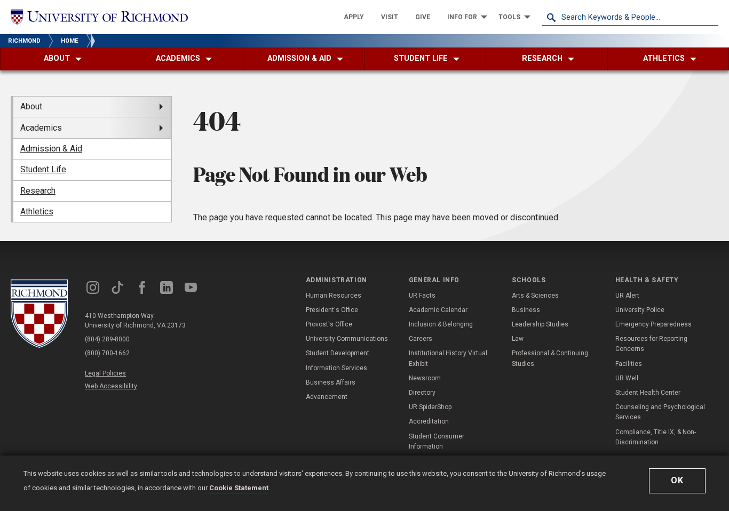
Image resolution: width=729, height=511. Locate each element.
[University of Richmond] (99, 17)
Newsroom (425, 378)
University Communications (347, 338)
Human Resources (333, 295)
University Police (639, 310)
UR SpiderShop (430, 407)
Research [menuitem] (38, 191)
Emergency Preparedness (653, 324)
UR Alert (627, 295)
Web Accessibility (111, 386)
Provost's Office (329, 324)
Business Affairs (330, 382)
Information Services (336, 368)
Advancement (326, 397)
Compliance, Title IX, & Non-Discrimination (655, 437)
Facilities (628, 364)
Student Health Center (647, 392)
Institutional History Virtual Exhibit (448, 358)
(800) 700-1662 (107, 353)
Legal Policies (105, 373)
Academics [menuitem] (41, 128)
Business (526, 310)
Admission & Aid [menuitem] (51, 148)
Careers (420, 338)
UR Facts (422, 295)
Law (518, 338)
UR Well (626, 378)
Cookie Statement (238, 488)
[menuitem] (354, 17)
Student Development (337, 353)
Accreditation (429, 421)
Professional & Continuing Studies (550, 358)
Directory (422, 392)
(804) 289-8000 (107, 339)
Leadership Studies (540, 324)
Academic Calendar (438, 310)
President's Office (332, 310)
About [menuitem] (31, 106)
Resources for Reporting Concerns (651, 344)
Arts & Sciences (535, 295)
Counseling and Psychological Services (660, 412)
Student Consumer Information (436, 441)
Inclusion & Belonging (441, 324)
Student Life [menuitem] (43, 169)
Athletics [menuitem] (36, 211)
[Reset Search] (709, 17)
